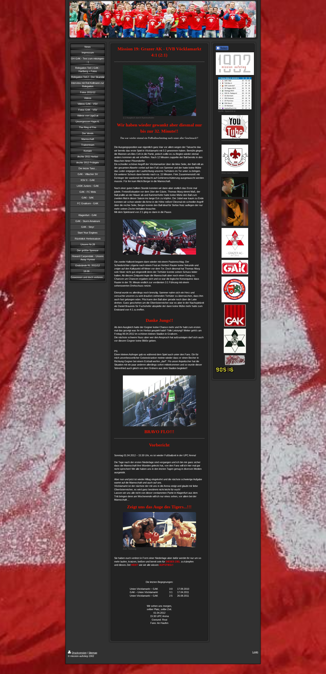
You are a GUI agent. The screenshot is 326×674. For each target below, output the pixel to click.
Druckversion (79, 652)
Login (255, 652)
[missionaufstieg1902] (235, 127)
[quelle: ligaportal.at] (234, 93)
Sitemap (92, 652)
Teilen (224, 48)
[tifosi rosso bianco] (235, 158)
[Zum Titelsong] (159, 529)
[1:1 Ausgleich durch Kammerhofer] (159, 90)
